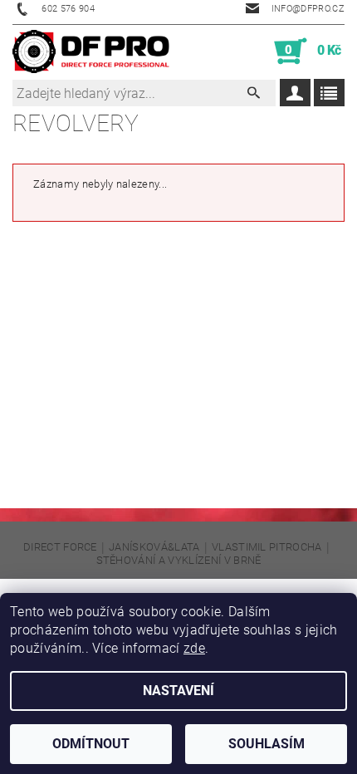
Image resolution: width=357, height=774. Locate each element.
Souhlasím (266, 744)
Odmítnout (91, 744)
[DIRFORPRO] (90, 51)
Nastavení (178, 690)
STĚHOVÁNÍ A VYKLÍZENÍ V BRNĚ (179, 560)
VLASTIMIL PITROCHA (267, 547)
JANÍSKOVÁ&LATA (154, 547)
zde (194, 648)
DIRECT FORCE (60, 547)
